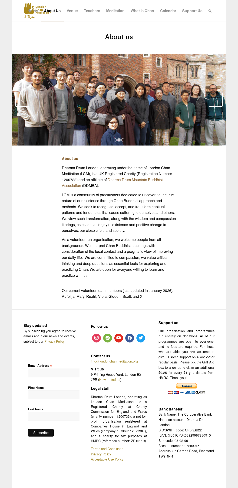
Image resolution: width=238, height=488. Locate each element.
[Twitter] (140, 338)
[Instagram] (96, 338)
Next (216, 100)
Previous (22, 100)
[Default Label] (107, 338)
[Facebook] (129, 338)
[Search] (210, 10)
